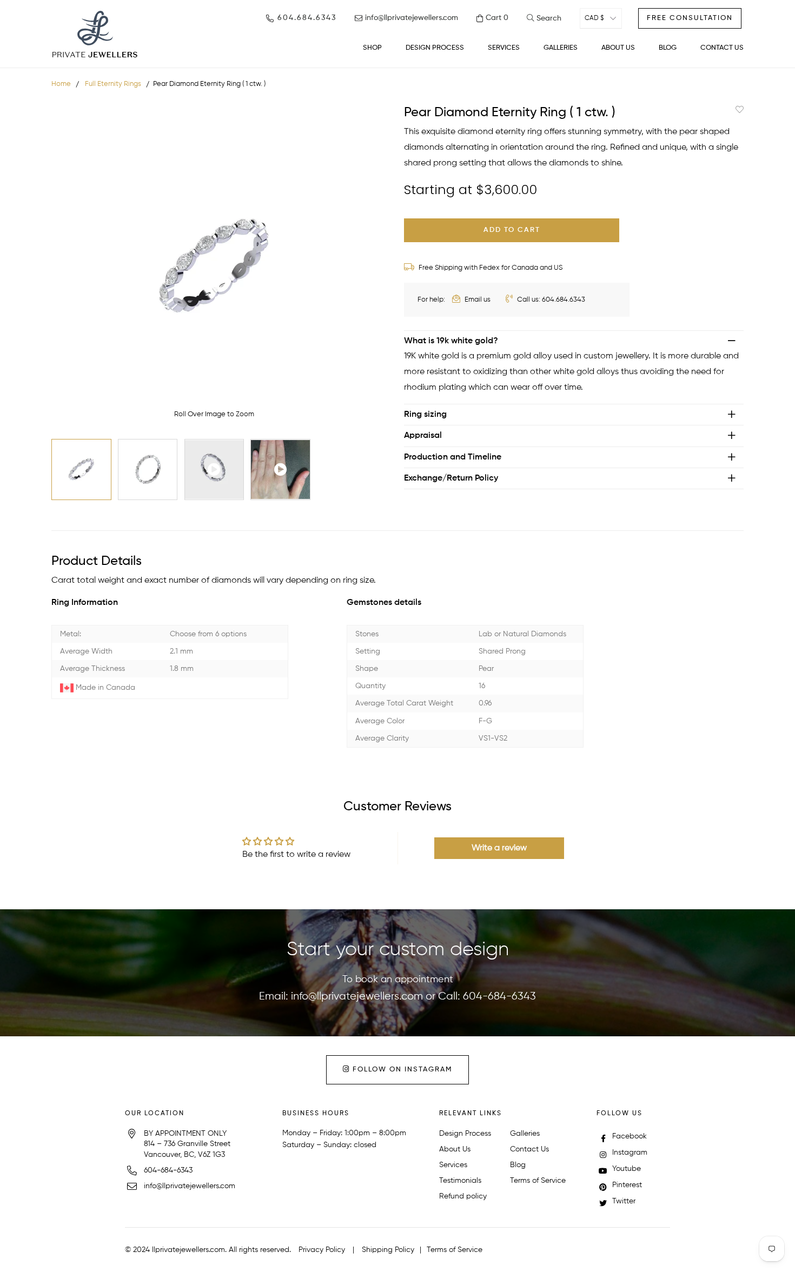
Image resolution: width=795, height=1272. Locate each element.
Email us (477, 299)
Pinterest (626, 1185)
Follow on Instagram (401, 1069)
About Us (455, 1149)
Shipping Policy (388, 1250)
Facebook (628, 1136)
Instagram (628, 1152)
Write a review (499, 848)
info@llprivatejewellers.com (357, 996)
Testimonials (460, 1180)
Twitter (622, 1201)
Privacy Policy (322, 1250)
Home (61, 84)
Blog (518, 1165)
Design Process (465, 1133)
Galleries (525, 1133)
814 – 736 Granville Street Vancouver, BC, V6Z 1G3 (187, 1149)
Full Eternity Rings (113, 84)
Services (453, 1165)
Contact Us (529, 1149)
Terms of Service (538, 1180)
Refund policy (463, 1196)
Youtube (625, 1169)
